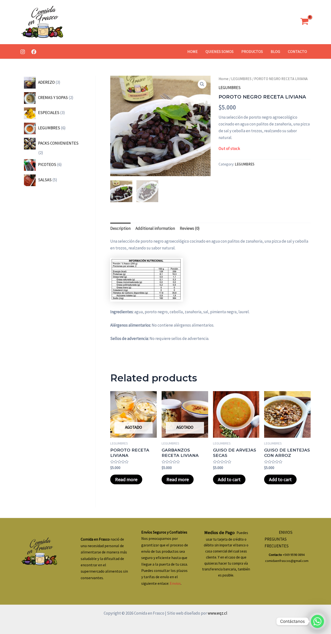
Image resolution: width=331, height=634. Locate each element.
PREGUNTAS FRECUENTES (277, 542)
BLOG (275, 51)
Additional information (155, 228)
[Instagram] (22, 51)
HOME (192, 51)
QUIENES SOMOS (219, 51)
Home (224, 78)
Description (120, 228)
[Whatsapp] (317, 621)
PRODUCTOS (252, 51)
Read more (126, 479)
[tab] (120, 228)
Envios (175, 583)
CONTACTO (297, 51)
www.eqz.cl (217, 613)
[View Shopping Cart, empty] (304, 22)
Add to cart (229, 479)
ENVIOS (285, 532)
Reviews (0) (190, 228)
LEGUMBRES (241, 78)
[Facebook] (33, 51)
